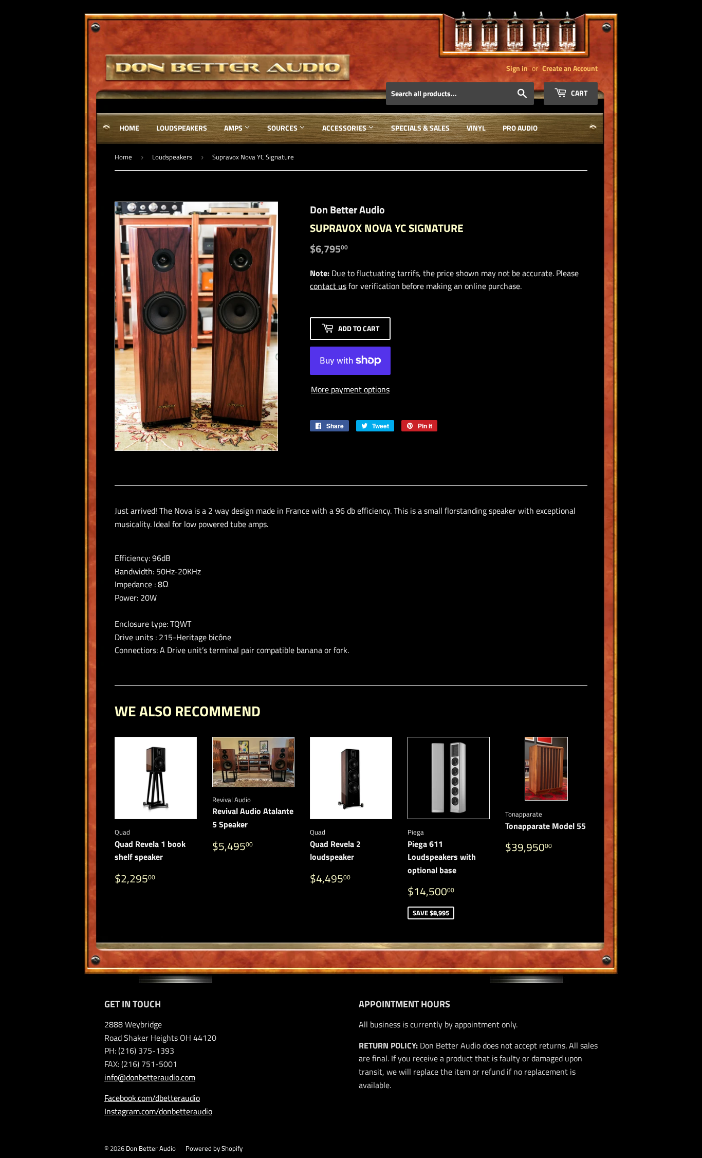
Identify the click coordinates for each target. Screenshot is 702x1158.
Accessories (345, 127)
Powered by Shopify (214, 1148)
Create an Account (570, 68)
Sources (283, 127)
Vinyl (476, 127)
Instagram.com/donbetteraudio (158, 1111)
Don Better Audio (151, 1148)
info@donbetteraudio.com (149, 1077)
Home (129, 127)
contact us (328, 286)
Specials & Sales (420, 127)
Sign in (517, 68)
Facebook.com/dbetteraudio (152, 1098)
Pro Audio (520, 127)
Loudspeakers (181, 127)
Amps (234, 127)
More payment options (350, 389)
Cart (578, 92)
